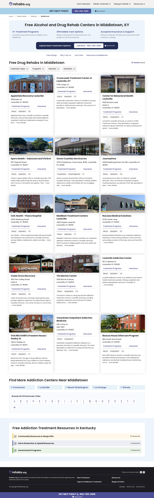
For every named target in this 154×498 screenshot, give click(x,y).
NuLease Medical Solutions (116, 215)
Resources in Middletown (97, 55)
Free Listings (51, 55)
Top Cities (78, 55)
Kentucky (34, 16)
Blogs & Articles (118, 482)
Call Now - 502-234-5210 (89, 45)
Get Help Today (77, 494)
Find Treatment (83, 4)
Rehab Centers (22, 16)
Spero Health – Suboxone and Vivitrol (31, 158)
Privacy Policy (140, 487)
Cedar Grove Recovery (23, 275)
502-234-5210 (81, 11)
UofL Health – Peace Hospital (26, 215)
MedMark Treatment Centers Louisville (72, 217)
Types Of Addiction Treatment (89, 482)
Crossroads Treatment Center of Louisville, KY (74, 79)
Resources (138, 4)
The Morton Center (67, 275)
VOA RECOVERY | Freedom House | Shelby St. (28, 337)
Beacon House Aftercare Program (120, 335)
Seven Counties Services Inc (72, 158)
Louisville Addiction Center (117, 258)
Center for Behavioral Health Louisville (117, 97)
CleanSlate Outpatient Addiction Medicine (74, 319)
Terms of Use (130, 487)
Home (11, 16)
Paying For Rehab (121, 4)
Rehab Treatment (100, 4)
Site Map (122, 487)
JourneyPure (109, 158)
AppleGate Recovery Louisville (27, 95)
